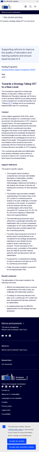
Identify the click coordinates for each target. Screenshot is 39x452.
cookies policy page (15, 430)
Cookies (5, 402)
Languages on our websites (12, 398)
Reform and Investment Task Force (14, 350)
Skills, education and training (13, 17)
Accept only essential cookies (21, 447)
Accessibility (6, 414)
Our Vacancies (7, 364)
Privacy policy (7, 406)
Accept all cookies (16, 441)
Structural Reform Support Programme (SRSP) (18, 70)
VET (10, 103)
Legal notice (6, 410)
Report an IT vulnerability (11, 394)
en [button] (25, 6)
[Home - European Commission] (6, 6)
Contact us (6, 390)
